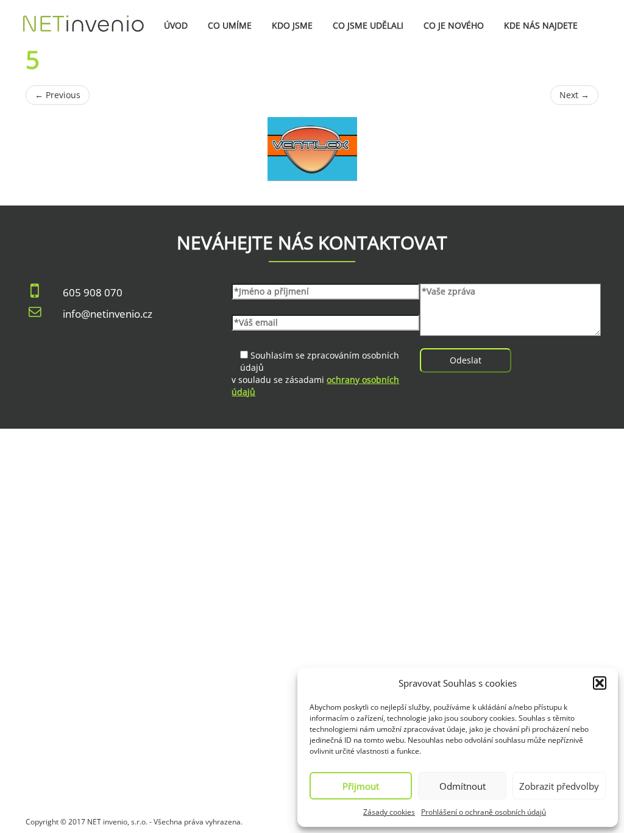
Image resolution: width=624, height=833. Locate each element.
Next (574, 95)
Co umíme (230, 25)
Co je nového (454, 25)
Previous (57, 95)
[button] (600, 683)
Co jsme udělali (368, 25)
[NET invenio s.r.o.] (83, 15)
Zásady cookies (389, 812)
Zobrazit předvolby (559, 786)
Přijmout (360, 786)
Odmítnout (462, 786)
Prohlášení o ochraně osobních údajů (483, 812)
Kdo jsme (292, 25)
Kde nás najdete (541, 25)
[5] (312, 149)
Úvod (176, 25)
